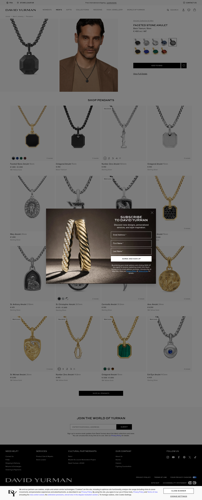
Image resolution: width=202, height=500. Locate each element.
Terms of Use (143, 271)
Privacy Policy (131, 271)
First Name (117, 243)
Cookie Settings (178, 496)
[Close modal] (153, 211)
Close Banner (178, 491)
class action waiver (37, 494)
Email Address (119, 234)
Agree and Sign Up (131, 259)
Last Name (117, 251)
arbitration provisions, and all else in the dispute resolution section (73, 494)
